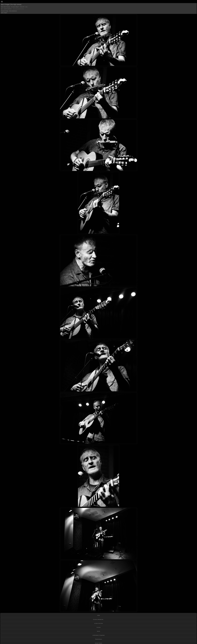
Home (2, 8)
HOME (98, 615)
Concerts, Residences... (8, 8)
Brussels (13, 6)
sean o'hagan (4, 12)
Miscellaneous (98, 639)
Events (98, 631)
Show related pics (13, 10)
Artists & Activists (98, 623)
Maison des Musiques (5, 6)
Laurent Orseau (5, 10)
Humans (99, 627)
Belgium (17, 6)
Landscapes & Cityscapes (98, 635)
